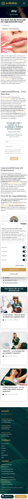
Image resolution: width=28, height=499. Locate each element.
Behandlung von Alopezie (7, 477)
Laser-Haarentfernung (7, 469)
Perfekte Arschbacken (6, 484)
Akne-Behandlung (6, 482)
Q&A (2, 457)
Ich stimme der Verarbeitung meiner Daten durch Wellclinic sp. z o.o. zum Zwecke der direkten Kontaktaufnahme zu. (14, 151)
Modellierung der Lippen (14, 183)
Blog (2, 452)
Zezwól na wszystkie (14, 269)
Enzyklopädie (4, 455)
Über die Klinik (5, 443)
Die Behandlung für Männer (8, 473)
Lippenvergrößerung (6, 78)
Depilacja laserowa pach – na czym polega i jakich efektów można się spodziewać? (13, 389)
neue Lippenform (20, 60)
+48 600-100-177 (8, 414)
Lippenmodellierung (22, 111)
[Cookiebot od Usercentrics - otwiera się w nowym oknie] (20, 224)
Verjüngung (5, 28)
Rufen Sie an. (22, 496)
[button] (24, 3)
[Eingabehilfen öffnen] (3, 495)
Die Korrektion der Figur (7, 471)
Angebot (3, 448)
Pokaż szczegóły (20, 265)
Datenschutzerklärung (6, 489)
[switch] (24, 251)
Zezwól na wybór (14, 273)
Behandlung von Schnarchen (8, 479)
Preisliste (3, 450)
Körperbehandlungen (6, 464)
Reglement (4, 491)
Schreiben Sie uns (7, 496)
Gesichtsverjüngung (14, 28)
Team (2, 446)
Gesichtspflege (5, 466)
